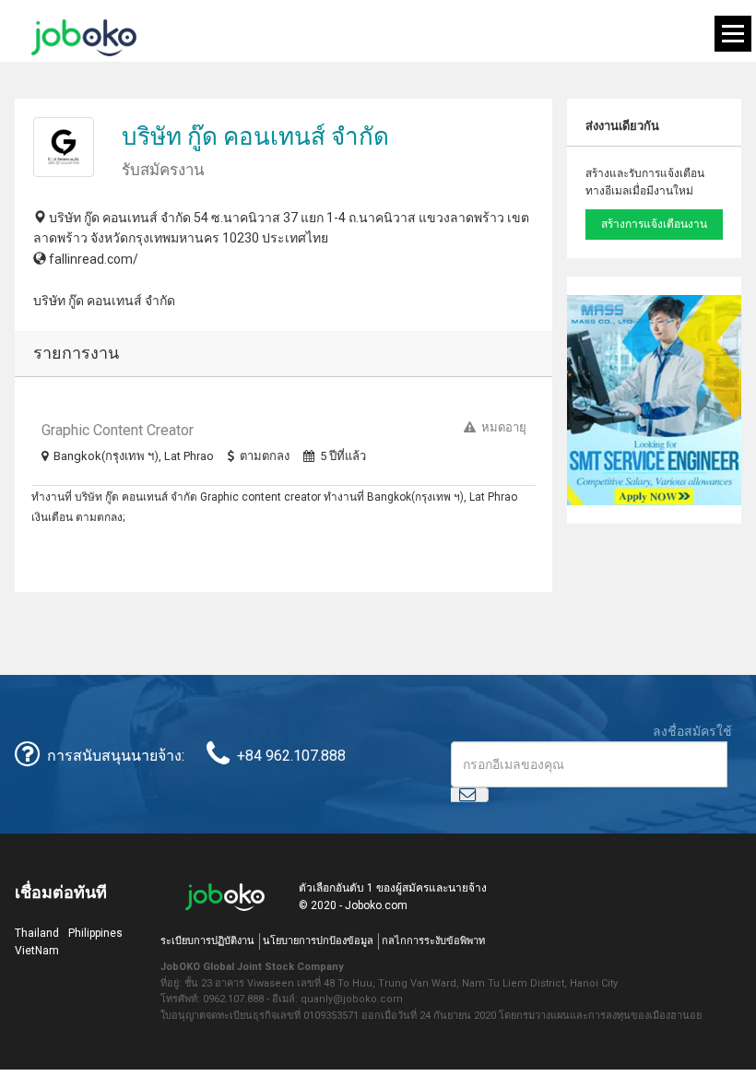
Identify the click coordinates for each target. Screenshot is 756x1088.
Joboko (83, 38)
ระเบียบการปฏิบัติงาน (207, 941)
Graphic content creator (117, 430)
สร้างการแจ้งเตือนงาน (654, 224)
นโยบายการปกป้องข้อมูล (318, 941)
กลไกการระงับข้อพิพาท (433, 941)
